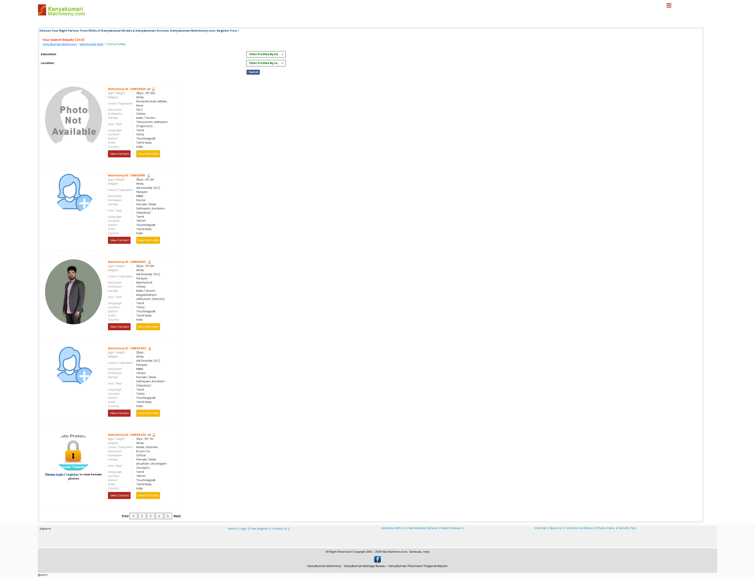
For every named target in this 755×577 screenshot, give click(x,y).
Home (232, 529)
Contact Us (279, 529)
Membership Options (423, 528)
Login (243, 529)
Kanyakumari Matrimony (60, 44)
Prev (125, 516)
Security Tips (627, 528)
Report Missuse (451, 528)
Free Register (259, 529)
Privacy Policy (605, 528)
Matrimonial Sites (91, 44)
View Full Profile (148, 154)
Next (177, 516)
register (72, 474)
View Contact (119, 154)
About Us (556, 528)
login (60, 474)
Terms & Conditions (579, 528)
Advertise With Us (393, 528)
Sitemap (540, 528)
